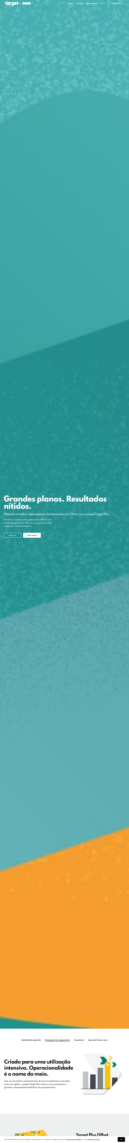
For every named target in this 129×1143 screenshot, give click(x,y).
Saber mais (12, 535)
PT (102, 3)
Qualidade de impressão (31, 1040)
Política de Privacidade (74, 1139)
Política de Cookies (94, 1139)
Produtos (79, 3)
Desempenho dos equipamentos (57, 1040)
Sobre (71, 3)
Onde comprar (92, 3)
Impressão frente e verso (98, 1040)
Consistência (79, 1040)
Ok (121, 1139)
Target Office (116, 3)
